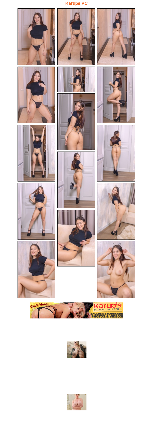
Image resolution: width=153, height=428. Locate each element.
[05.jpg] (76, 79)
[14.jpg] (36, 269)
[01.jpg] (36, 36)
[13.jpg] (76, 238)
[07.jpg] (76, 121)
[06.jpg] (116, 95)
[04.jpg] (36, 95)
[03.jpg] (116, 36)
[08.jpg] (36, 153)
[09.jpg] (116, 153)
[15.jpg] (116, 269)
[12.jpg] (116, 211)
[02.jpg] (76, 36)
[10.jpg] (76, 180)
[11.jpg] (36, 211)
